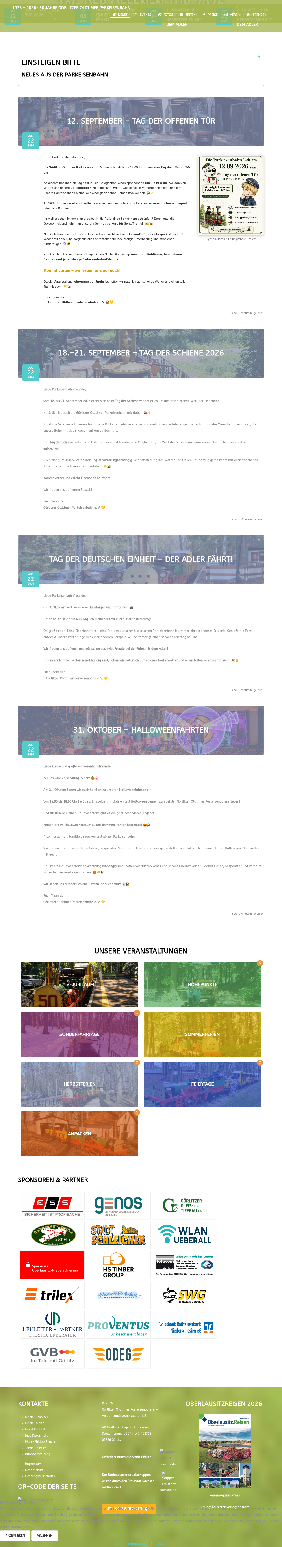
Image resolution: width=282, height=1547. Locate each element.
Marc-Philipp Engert (40, 1442)
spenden (260, 15)
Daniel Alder (34, 1423)
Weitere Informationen (131, 1544)
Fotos (168, 15)
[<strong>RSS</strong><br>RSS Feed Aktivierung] (259, 57)
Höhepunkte (202, 984)
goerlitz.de (168, 1464)
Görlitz (146, 1457)
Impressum (33, 1464)
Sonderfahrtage (79, 1034)
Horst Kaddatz (36, 1429)
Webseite (52, 1213)
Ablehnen (44, 1536)
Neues (123, 15)
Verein (235, 15)
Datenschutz (34, 1470)
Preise (213, 15)
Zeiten (191, 15)
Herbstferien (80, 1084)
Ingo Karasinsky (36, 1435)
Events (145, 15)
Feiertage (202, 1084)
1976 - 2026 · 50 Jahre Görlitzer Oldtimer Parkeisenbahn (71, 7)
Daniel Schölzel (36, 1417)
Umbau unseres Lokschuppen (129, 1475)
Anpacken (79, 1134)
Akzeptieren (15, 1536)
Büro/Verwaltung (37, 1454)
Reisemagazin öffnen (224, 1495)
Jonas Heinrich (35, 1448)
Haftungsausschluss (40, 1476)
